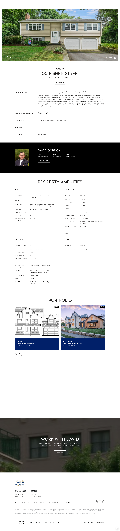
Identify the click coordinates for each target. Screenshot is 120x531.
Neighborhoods (53, 502)
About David (26, 502)
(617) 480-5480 (57, 156)
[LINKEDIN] (100, 501)
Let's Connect (66, 502)
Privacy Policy (100, 522)
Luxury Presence (56, 522)
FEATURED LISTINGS (39, 502)
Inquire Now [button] (60, 82)
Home (16, 502)
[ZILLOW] (103, 501)
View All (101, 355)
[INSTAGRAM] (96, 501)
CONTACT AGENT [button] (43, 160)
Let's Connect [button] (60, 452)
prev (6, 57)
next (10, 57)
